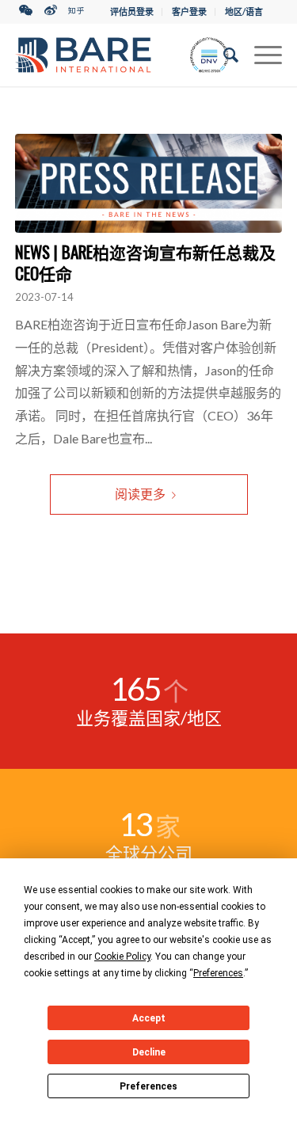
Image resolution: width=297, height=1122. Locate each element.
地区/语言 (244, 11)
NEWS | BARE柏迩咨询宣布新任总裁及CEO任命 (145, 262)
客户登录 (189, 11)
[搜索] (223, 54)
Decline (149, 1052)
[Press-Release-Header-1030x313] (149, 183)
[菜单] (260, 54)
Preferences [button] (218, 973)
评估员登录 (132, 11)
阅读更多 (140, 493)
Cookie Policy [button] (122, 956)
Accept (149, 1018)
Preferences (148, 1086)
